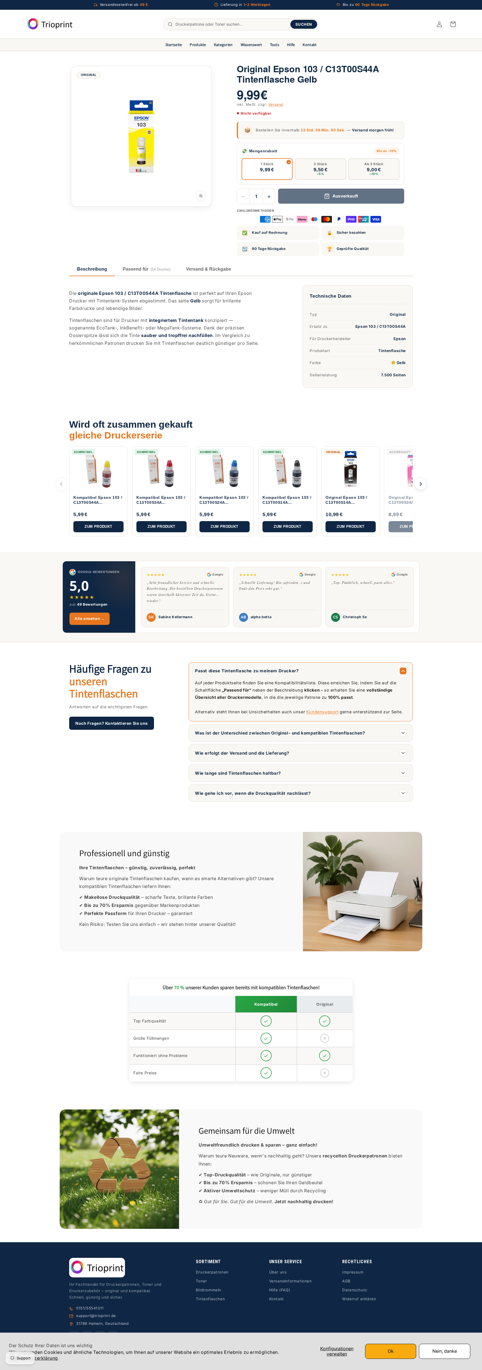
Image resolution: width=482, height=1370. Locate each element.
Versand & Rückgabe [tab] (208, 269)
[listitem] (98, 491)
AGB (346, 1281)
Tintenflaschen (210, 1299)
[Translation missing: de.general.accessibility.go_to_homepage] (50, 24)
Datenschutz (354, 1290)
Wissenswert (251, 44)
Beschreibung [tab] (92, 269)
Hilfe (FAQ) (279, 1290)
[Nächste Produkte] (420, 484)
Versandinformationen (290, 1281)
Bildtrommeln (208, 1290)
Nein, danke (444, 1351)
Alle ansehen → (89, 618)
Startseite (173, 44)
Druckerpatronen (212, 1272)
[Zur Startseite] (118, 1268)
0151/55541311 (90, 1308)
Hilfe (291, 44)
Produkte (198, 44)
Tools (274, 44)
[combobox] (231, 24)
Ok (391, 1351)
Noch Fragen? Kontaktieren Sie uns (111, 723)
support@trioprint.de (96, 1315)
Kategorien (223, 44)
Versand (275, 104)
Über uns (278, 1272)
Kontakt (310, 44)
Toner (201, 1281)
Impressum (352, 1272)
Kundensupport (322, 711)
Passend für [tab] (146, 269)
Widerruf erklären (359, 1299)
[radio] (267, 169)
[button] (453, 24)
